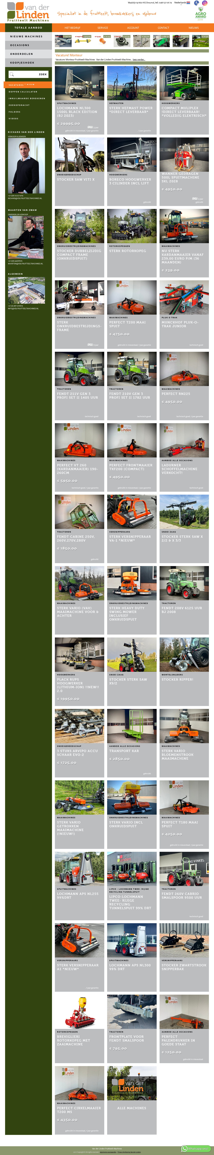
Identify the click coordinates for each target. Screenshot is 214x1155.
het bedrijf (72, 28)
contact (163, 28)
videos (14, 118)
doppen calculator (23, 91)
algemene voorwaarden (108, 1152)
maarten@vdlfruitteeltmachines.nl (25, 263)
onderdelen (21, 54)
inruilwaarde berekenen (27, 98)
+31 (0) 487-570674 (15, 305)
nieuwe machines (26, 36)
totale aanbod (29, 28)
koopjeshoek (22, 63)
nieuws (194, 28)
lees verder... (139, 59)
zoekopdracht (19, 105)
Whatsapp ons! (198, 1148)
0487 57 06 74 (165, 2)
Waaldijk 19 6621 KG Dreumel (141, 2)
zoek (43, 74)
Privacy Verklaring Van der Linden (129, 1152)
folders (15, 111)
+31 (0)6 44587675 (15, 260)
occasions (20, 45)
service (103, 28)
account (133, 28)
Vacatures (22, 84)
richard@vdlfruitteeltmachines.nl (25, 198)
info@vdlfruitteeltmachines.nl (23, 308)
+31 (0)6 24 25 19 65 (15, 195)
